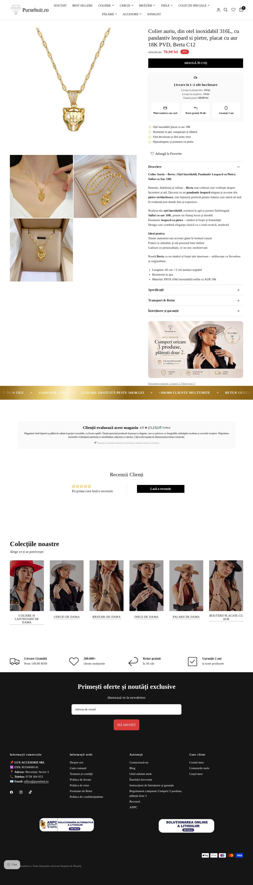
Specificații (155, 290)
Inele (165, 5)
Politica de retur (79, 785)
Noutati (60, 5)
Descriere (154, 166)
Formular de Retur (81, 791)
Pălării (108, 14)
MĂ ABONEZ (126, 725)
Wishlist (154, 14)
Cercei (125, 5)
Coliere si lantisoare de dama (27, 619)
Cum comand (78, 768)
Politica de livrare (80, 779)
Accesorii (130, 14)
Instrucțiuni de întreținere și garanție (151, 785)
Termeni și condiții (81, 773)
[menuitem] (60, 5)
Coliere (104, 5)
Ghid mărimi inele (140, 773)
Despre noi (76, 762)
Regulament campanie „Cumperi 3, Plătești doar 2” (171, 383)
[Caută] (225, 10)
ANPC (133, 807)
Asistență (136, 754)
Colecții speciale (192, 5)
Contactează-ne (138, 762)
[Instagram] (23, 792)
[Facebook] (14, 792)
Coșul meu (196, 773)
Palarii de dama (186, 616)
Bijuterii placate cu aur (226, 617)
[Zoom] (128, 36)
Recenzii (134, 801)
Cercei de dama (67, 616)
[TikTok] (33, 792)
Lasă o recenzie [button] (160, 488)
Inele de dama (146, 616)
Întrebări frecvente (140, 779)
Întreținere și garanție (163, 310)
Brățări (145, 5)
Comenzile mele (199, 768)
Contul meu (196, 762)
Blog (132, 768)
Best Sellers (82, 5)
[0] (240, 10)
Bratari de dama (107, 616)
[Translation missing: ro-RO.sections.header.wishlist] (233, 10)
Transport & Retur (161, 300)
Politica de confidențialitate (86, 796)
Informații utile (81, 754)
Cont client (197, 754)
